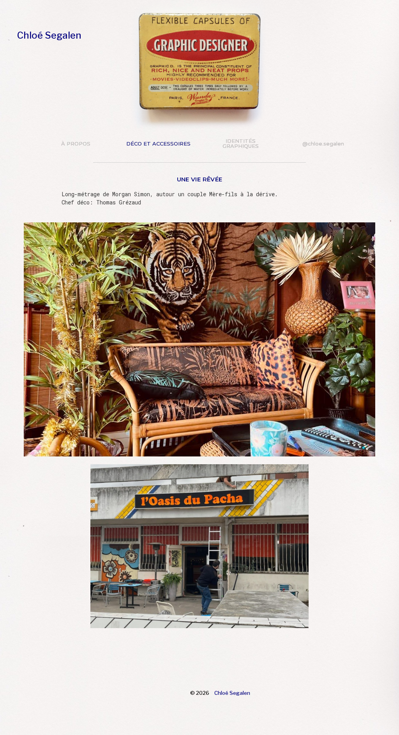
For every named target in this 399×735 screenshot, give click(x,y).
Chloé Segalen (49, 35)
